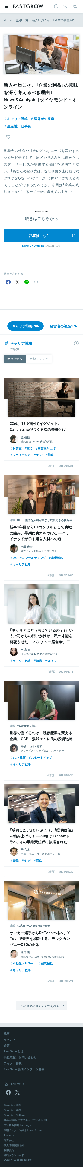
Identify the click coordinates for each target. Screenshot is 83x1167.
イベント (10, 1039)
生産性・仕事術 (19, 125)
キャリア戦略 (17, 118)
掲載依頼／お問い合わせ (20, 1057)
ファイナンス (22, 454)
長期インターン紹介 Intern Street (23, 1130)
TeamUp (9, 1135)
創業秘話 (47, 963)
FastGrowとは (14, 1051)
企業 (7, 1045)
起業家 (17, 448)
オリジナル (14, 358)
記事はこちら (39, 235)
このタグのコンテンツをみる (39, 1006)
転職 (16, 860)
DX (15, 557)
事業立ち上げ (47, 448)
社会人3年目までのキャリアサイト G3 (25, 1120)
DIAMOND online (33, 246)
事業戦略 (57, 557)
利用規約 (9, 1150)
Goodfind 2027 (12, 1105)
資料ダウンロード (14, 1155)
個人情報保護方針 (14, 1145)
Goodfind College (14, 1115)
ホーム (8, 20)
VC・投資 (19, 757)
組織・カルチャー (48, 660)
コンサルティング (34, 557)
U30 (29, 448)
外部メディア (39, 358)
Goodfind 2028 (12, 1110)
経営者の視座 (44, 118)
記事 (7, 1033)
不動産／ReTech (24, 963)
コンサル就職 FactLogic (18, 1125)
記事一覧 (22, 20)
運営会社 (9, 1140)
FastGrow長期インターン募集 (24, 1069)
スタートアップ (41, 757)
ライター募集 (13, 1063)
